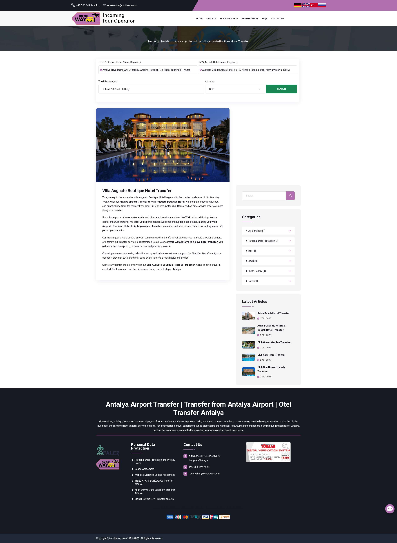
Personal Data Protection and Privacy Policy (155, 461)
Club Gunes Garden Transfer (274, 342)
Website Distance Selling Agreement (155, 474)
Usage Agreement (144, 468)
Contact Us (277, 18)
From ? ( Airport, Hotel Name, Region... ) (119, 62)
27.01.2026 (265, 318)
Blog (252, 261)
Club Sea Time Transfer (271, 354)
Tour (251, 250)
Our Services (227, 18)
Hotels (165, 41)
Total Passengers (108, 81)
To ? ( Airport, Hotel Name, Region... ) (217, 62)
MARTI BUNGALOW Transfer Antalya (154, 499)
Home (199, 18)
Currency (210, 81)
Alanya (179, 41)
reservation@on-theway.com (122, 5)
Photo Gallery (249, 18)
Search (281, 89)
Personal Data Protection (263, 240)
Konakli (192, 41)
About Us (211, 18)
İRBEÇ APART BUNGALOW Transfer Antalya (154, 482)
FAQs (264, 18)
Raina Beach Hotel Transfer (273, 313)
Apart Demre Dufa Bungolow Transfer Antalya (155, 491)
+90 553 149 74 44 (86, 5)
